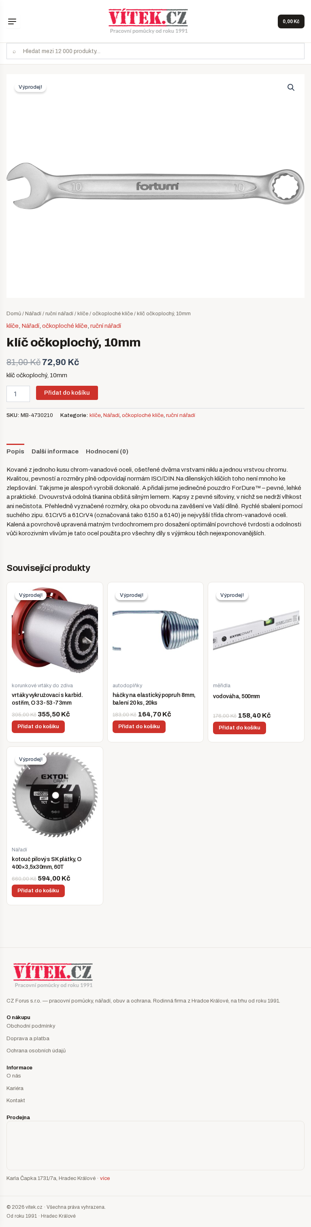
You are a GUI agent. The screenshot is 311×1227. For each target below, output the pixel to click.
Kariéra (14, 1088)
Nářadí (33, 313)
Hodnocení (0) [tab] (107, 451)
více (105, 1178)
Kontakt (15, 1100)
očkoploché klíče (112, 313)
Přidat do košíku (67, 392)
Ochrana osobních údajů (36, 1051)
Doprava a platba (27, 1038)
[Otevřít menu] (13, 21)
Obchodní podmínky (30, 1026)
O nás (13, 1076)
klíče (82, 313)
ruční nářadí (59, 313)
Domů (13, 313)
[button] (291, 87)
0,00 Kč (291, 21)
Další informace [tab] (55, 451)
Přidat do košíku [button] (38, 726)
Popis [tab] (15, 451)
